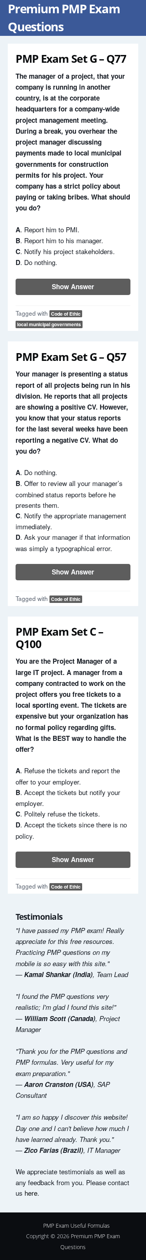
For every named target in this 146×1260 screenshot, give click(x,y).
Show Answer (73, 286)
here (31, 1193)
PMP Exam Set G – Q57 (71, 356)
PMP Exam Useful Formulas (76, 1225)
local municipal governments (49, 324)
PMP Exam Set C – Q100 (59, 637)
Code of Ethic (66, 313)
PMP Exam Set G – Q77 (71, 58)
